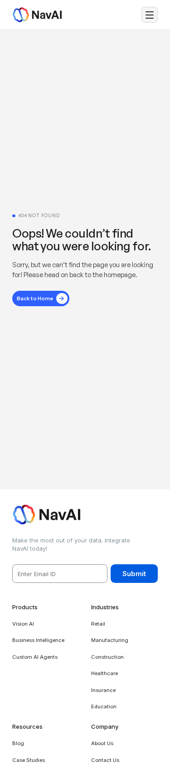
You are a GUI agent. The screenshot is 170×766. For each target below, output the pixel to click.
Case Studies (28, 760)
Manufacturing (109, 640)
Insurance (103, 690)
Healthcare (104, 673)
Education (104, 706)
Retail (98, 624)
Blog (18, 743)
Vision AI (23, 624)
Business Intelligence (38, 640)
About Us (102, 743)
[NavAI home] (37, 14)
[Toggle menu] (149, 15)
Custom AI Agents (35, 657)
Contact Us (105, 760)
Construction (107, 657)
